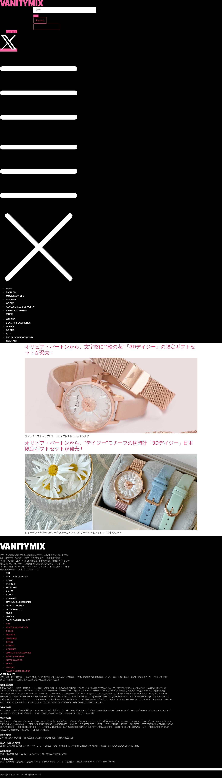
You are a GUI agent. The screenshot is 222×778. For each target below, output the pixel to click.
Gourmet (11, 598)
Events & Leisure (15, 606)
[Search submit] (36, 16)
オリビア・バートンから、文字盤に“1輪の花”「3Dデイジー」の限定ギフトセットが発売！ (110, 349)
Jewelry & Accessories (18, 602)
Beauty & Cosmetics (17, 576)
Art (8, 573)
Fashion (10, 584)
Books (9, 580)
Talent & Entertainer (18, 620)
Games (9, 591)
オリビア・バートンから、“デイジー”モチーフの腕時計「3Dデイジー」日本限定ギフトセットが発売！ (109, 446)
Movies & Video (14, 609)
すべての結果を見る (46, 27)
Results (40, 20)
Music (9, 613)
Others (10, 616)
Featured (11, 587)
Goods (10, 595)
